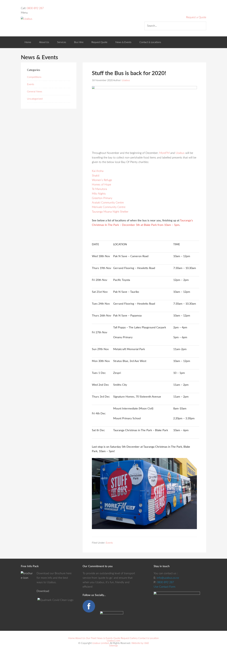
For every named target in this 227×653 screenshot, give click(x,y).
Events (109, 543)
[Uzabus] (26, 19)
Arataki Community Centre (108, 202)
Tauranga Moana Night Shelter (110, 211)
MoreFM (164, 153)
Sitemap (113, 645)
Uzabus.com (113, 640)
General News (34, 91)
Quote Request (121, 638)
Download (43, 591)
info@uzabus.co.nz (168, 578)
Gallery (134, 638)
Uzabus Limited (100, 643)
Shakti (95, 175)
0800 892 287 (35, 8)
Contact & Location (148, 638)
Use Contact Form (164, 586)
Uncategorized (35, 99)
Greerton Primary (102, 198)
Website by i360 (140, 643)
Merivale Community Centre (108, 207)
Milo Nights (99, 193)
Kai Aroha (97, 171)
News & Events (105, 638)
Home (71, 638)
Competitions (34, 77)
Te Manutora (99, 189)
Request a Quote (196, 17)
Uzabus (180, 153)
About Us (80, 638)
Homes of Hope (101, 184)
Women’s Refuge (102, 180)
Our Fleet (91, 638)
